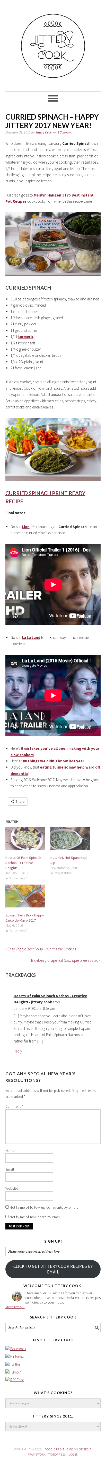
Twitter (15, 1364)
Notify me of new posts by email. (35, 1217)
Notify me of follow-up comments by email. (44, 1207)
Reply (18, 1051)
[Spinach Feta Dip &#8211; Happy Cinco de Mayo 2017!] (25, 896)
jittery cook (53, 43)
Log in (73, 1454)
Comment (14, 1106)
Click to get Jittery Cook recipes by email (53, 1269)
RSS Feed (17, 1379)
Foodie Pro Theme (59, 1449)
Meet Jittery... (15, 1307)
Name (10, 1150)
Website (11, 1188)
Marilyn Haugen (47, 195)
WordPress (57, 1454)
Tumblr (15, 1372)
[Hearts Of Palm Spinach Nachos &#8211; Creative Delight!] (25, 838)
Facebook (18, 1348)
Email (9, 1169)
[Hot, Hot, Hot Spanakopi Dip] (70, 838)
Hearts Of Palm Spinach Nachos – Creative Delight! (23, 862)
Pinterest (17, 1356)
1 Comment (65, 132)
